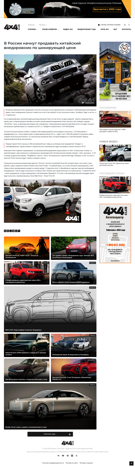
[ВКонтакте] (5, 231)
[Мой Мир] (10, 231)
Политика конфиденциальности (53, 463)
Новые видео (110, 141)
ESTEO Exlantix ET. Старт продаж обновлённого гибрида (110, 130)
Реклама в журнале (86, 463)
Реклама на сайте (72, 463)
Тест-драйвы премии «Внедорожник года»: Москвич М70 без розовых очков (113, 164)
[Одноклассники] (8, 231)
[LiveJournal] (19, 231)
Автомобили (91, 238)
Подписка (31, 25)
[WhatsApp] (16, 231)
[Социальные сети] (125, 25)
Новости (10, 103)
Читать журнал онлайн (109, 25)
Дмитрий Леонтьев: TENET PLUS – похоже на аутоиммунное (115, 196)
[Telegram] (13, 231)
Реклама (42, 25)
